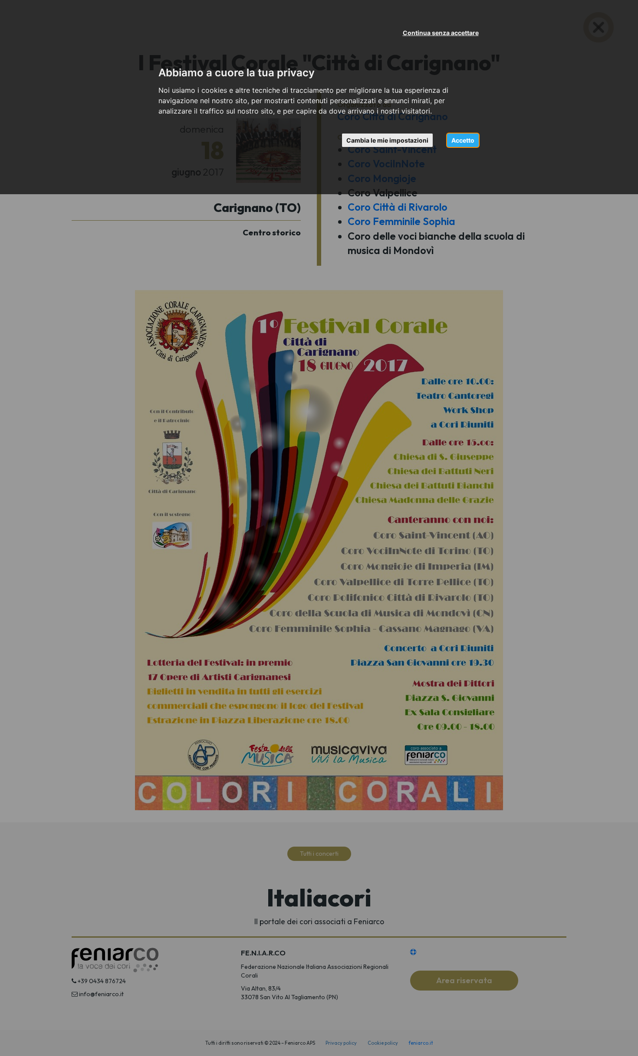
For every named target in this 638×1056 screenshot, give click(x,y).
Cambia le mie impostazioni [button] (387, 140)
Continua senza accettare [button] (441, 32)
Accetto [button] (462, 140)
